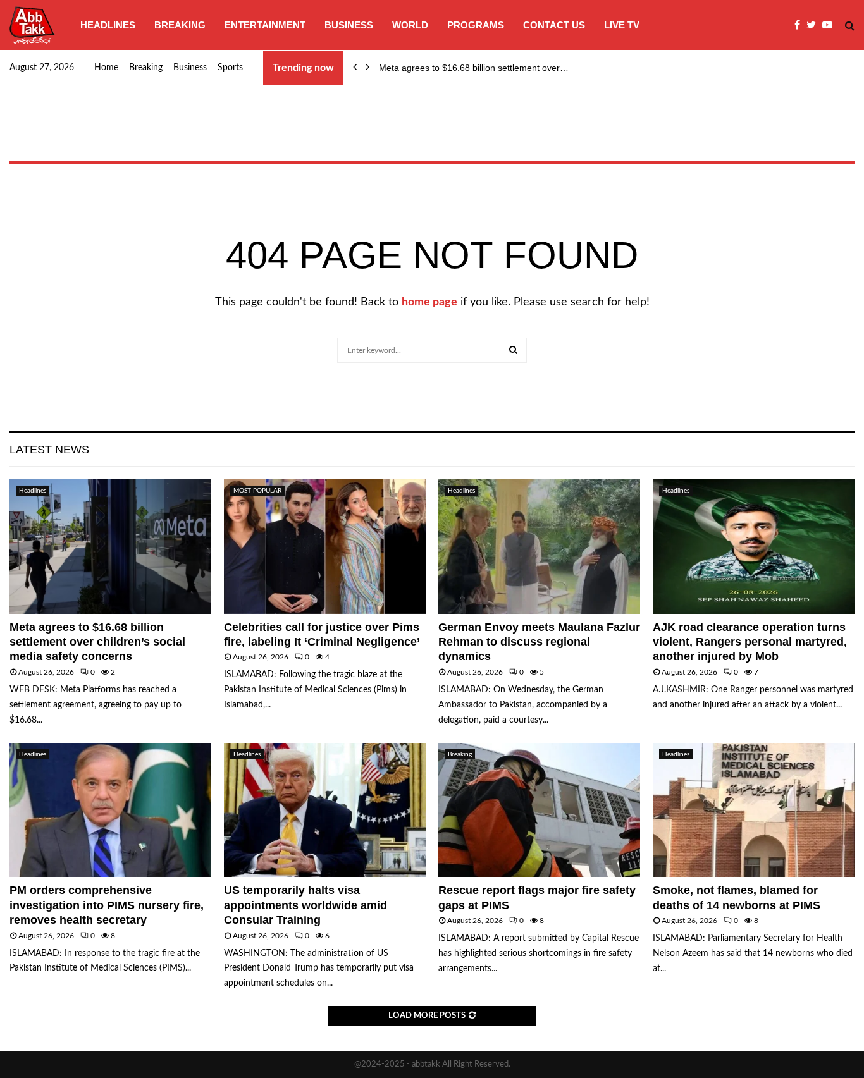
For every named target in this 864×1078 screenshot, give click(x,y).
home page (429, 302)
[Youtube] (830, 25)
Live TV (621, 25)
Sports (230, 67)
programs (475, 25)
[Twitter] (814, 25)
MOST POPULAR (257, 490)
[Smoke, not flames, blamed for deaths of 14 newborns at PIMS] (754, 810)
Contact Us (554, 25)
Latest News (49, 449)
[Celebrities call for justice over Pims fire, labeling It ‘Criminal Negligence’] (325, 546)
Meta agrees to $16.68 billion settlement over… (474, 68)
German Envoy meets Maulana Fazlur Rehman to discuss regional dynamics (539, 642)
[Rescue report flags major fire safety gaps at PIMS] (539, 810)
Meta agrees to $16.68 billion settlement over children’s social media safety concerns (97, 642)
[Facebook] (800, 25)
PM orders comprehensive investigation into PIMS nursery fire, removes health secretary (106, 905)
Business (348, 25)
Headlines (107, 25)
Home (106, 67)
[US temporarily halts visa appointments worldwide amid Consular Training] (325, 810)
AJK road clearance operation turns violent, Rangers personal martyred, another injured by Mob (751, 642)
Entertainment (265, 25)
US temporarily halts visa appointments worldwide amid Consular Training (305, 905)
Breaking (180, 25)
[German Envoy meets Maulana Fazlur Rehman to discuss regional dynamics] (539, 546)
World (410, 25)
